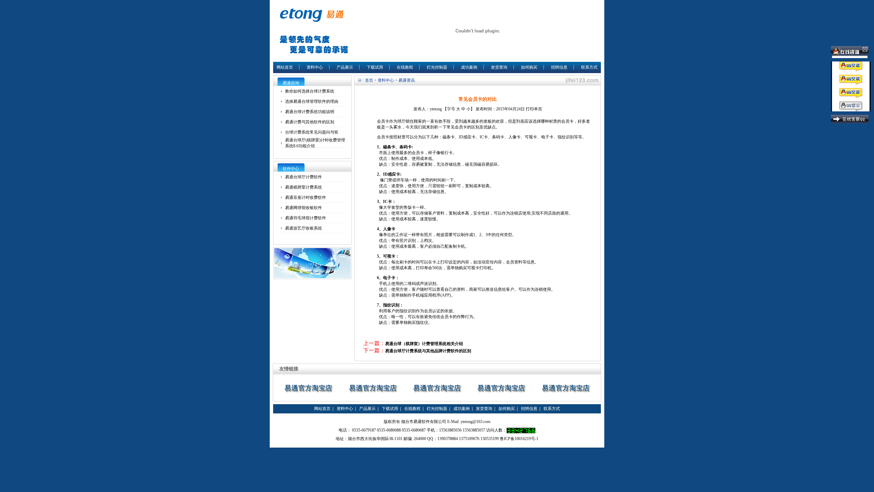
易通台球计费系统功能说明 (309, 111)
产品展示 (345, 67)
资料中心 (315, 67)
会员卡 (383, 121)
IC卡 (484, 137)
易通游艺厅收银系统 (303, 228)
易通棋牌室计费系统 (303, 187)
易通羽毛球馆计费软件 (305, 218)
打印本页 (534, 109)
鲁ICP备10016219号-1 (519, 438)
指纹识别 (566, 137)
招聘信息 (559, 67)
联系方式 (589, 67)
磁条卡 (448, 137)
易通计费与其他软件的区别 (309, 122)
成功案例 (469, 67)
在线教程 (405, 67)
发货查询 (499, 67)
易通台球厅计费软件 (303, 177)
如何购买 (529, 67)
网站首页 (285, 67)
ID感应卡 (467, 137)
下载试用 (375, 67)
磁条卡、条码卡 (397, 147)
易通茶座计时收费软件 (305, 197)
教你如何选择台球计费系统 (309, 91)
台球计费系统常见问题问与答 (311, 132)
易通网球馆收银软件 (303, 207)
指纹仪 (422, 322)
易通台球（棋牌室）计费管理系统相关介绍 (424, 343)
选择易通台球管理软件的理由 (311, 101)
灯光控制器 (437, 67)
